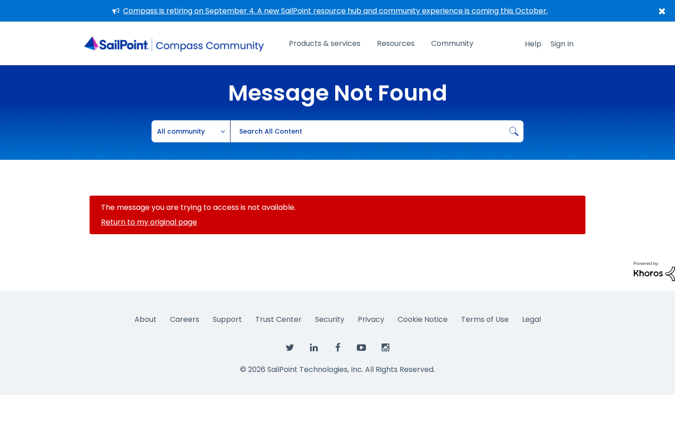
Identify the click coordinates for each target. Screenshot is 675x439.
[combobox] (376, 131)
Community (452, 43)
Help (533, 44)
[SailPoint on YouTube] (361, 348)
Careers (184, 319)
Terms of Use (485, 319)
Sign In (562, 44)
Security (329, 319)
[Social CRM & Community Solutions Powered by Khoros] (654, 270)
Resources (396, 43)
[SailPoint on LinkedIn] (313, 348)
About (146, 319)
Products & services (324, 43)
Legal (531, 319)
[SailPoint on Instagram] (385, 348)
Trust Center (278, 319)
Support (227, 319)
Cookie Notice (423, 319)
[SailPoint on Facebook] (337, 348)
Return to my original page (149, 222)
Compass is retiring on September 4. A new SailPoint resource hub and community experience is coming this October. (335, 11)
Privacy (371, 319)
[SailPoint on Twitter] (290, 348)
